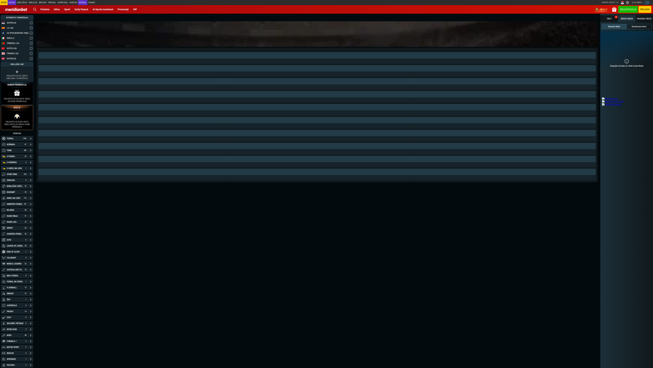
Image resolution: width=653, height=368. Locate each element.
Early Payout (81, 9)
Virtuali (52, 2)
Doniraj (83, 2)
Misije (603, 9)
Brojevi (42, 2)
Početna (44, 9)
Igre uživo (22, 2)
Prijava (645, 9)
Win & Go (33, 2)
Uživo (57, 9)
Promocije (123, 9)
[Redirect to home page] (16, 9)
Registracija (628, 9)
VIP (135, 9)
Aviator (73, 2)
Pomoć (91, 2)
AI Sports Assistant (103, 9)
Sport (67, 9)
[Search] (34, 9)
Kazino (12, 2)
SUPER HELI (63, 2)
